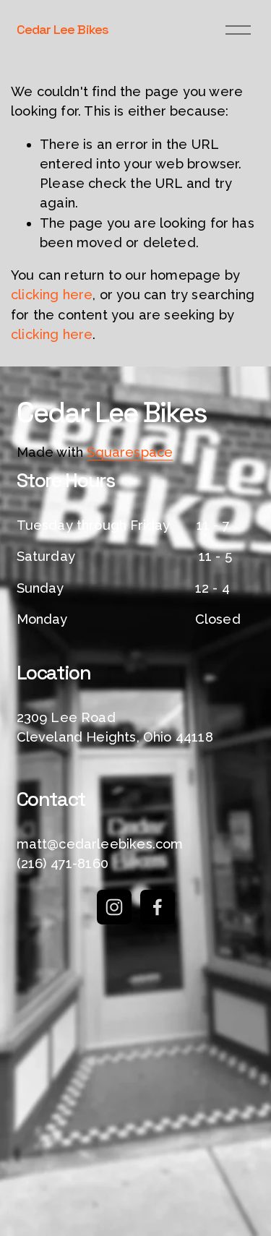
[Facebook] (157, 907)
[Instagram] (114, 907)
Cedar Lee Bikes (62, 29)
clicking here (52, 294)
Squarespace (130, 452)
